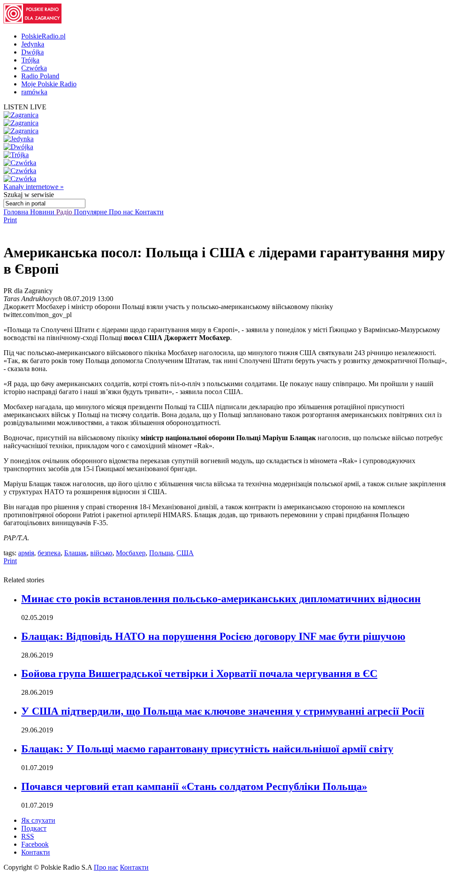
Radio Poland (40, 76)
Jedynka (32, 44)
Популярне (91, 212)
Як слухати (38, 820)
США (185, 553)
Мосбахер (131, 553)
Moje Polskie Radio (49, 84)
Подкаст (33, 828)
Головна (17, 212)
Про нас (122, 212)
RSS (27, 836)
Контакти (149, 212)
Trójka (30, 60)
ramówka (34, 92)
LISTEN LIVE (25, 107)
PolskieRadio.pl (43, 36)
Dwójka (32, 52)
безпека (49, 553)
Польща (161, 553)
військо (101, 553)
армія (26, 553)
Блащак (75, 553)
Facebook (35, 844)
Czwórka (34, 68)
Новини (43, 212)
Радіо (65, 212)
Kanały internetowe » (34, 186)
